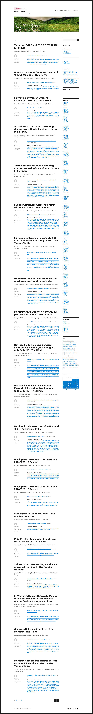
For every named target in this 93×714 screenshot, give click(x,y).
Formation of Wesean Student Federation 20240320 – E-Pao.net (32, 99)
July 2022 (65, 157)
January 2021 (66, 178)
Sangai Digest (65, 365)
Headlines (70, 352)
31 (77, 387)
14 (70, 383)
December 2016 (66, 233)
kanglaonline (65, 355)
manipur (20, 148)
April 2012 (65, 296)
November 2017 (66, 221)
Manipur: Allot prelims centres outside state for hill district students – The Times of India (35, 663)
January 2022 (66, 164)
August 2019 (66, 197)
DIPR (64, 346)
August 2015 (66, 251)
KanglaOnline (66, 51)
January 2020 (66, 191)
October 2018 (66, 208)
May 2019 (65, 200)
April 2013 (65, 283)
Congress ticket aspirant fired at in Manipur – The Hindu (33, 630)
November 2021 (66, 166)
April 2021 (65, 174)
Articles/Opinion (73, 342)
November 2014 (66, 261)
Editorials (74, 346)
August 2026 (66, 102)
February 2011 (66, 312)
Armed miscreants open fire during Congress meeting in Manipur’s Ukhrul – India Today (36, 129)
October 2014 (66, 262)
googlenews (16, 85)
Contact (70, 10)
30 (75, 387)
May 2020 (65, 187)
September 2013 (66, 277)
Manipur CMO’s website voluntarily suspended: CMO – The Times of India (36, 313)
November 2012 (66, 288)
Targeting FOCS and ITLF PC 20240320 (35, 55)
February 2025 (66, 122)
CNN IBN (65, 321)
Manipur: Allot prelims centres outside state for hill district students (41, 675)
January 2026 (66, 110)
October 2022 (66, 154)
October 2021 (66, 168)
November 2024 (66, 126)
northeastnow (65, 363)
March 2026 (66, 108)
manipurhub (65, 357)
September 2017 (66, 223)
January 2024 (66, 137)
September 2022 (66, 155)
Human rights (75, 352)
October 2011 (66, 303)
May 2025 (65, 119)
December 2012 (66, 287)
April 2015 (65, 256)
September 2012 (66, 291)
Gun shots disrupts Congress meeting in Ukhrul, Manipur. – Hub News (36, 73)
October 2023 (66, 140)
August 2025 (66, 116)
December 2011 (66, 301)
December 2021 (66, 165)
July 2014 (65, 266)
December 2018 (66, 206)
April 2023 (65, 147)
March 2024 (66, 135)
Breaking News (68, 344)
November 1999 (66, 313)
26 (66, 387)
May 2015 (65, 255)
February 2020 (66, 190)
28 (70, 387)
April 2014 (65, 269)
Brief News (74, 344)
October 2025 (66, 113)
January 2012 (66, 300)
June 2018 (65, 213)
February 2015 (66, 258)
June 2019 (65, 199)
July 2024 (65, 130)
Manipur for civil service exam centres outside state (38, 288)
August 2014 (66, 265)
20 (68, 385)
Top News (76, 367)
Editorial (70, 346)
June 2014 (65, 267)
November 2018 (66, 207)
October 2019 (66, 195)
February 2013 (66, 285)
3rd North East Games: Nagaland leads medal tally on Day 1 (39, 578)
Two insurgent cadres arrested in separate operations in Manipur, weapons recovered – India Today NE (71, 75)
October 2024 (66, 127)
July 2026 (65, 103)
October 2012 (66, 290)
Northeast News (72, 361)
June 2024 (65, 131)
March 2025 (66, 121)
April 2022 (65, 161)
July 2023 (65, 144)
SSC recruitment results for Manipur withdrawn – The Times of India (34, 206)
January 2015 (66, 259)
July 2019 (65, 198)
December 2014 (66, 260)
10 (77, 381)
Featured (64, 348)
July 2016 (65, 239)
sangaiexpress (71, 365)
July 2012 (65, 293)
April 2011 (65, 310)
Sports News (68, 367)
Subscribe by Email (67, 63)
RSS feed (65, 62)
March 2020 (66, 189)
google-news (16, 62)
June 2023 (65, 145)
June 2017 (65, 226)
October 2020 (66, 181)
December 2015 (66, 247)
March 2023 (66, 148)
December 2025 (66, 111)
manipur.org (76, 10)
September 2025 (66, 114)
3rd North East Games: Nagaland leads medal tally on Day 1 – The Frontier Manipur (35, 567)
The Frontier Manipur (67, 53)
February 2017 (66, 231)
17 (77, 383)
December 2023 (66, 138)
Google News (16, 88)
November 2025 (66, 112)
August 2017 (66, 224)
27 (68, 387)
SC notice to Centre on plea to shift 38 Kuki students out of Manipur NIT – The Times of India (36, 241)
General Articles (66, 350)
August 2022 (66, 156)
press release (74, 363)
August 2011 (66, 305)
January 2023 (66, 151)
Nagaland (71, 359)
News (60, 10)
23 (75, 385)
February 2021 (66, 177)
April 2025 (65, 120)
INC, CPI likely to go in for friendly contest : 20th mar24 (39, 548)
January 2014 (66, 273)
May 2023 (65, 146)
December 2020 (66, 179)
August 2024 (66, 129)
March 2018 (66, 216)
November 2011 (66, 302)
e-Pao (65, 322)
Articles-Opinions (66, 342)
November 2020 (66, 180)
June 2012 (65, 294)
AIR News (64, 340)
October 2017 (66, 222)
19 (66, 385)
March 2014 (66, 270)
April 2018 (65, 215)
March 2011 (65, 311)
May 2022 (65, 160)
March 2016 (66, 243)
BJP (63, 344)
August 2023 (66, 143)
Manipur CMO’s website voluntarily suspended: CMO (38, 321)
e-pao (67, 346)
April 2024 (65, 134)
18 (63, 385)
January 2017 (66, 232)
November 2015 (66, 248)
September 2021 (66, 169)
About (65, 10)
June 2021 (65, 172)
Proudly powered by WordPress (25, 708)
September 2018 (66, 209)
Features (68, 348)
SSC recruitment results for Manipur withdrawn (37, 214)
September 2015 (66, 250)
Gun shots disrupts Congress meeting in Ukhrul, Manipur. (39, 82)
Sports (64, 367)
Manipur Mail (66, 329)
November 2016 (66, 234)
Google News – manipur (68, 49)
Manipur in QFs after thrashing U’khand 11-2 (36, 436)
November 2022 (66, 153)
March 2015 (66, 257)
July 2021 (65, 171)
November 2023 (66, 139)
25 (63, 387)
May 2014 (65, 268)
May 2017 (65, 227)
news (67, 361)
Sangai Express (66, 332)
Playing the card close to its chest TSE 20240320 (37, 469)
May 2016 (65, 241)
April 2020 (65, 188)
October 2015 (66, 249)
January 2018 (66, 218)
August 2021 (66, 170)
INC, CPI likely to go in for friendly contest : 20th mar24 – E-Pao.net (35, 540)
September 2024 (66, 128)
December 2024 (66, 125)
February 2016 (66, 244)
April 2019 (65, 201)
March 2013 (65, 284)
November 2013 (66, 275)
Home (56, 10)
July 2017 (65, 225)
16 (75, 383)
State (73, 367)
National (75, 359)
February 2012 (66, 299)
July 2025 (65, 117)
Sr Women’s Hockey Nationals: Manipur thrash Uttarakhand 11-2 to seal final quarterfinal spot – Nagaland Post (36, 599)
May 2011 (65, 309)
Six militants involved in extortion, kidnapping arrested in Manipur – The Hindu (70, 72)
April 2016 (65, 242)
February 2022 (66, 163)
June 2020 (65, 186)
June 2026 (65, 104)
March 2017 (66, 230)
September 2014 (66, 264)
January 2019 (66, 205)
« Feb (66, 389)
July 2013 (65, 279)
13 (68, 383)
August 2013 (66, 278)
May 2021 (65, 173)
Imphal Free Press (67, 50)
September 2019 (66, 196)
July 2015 (65, 252)
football (72, 348)
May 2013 (65, 282)
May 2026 (65, 105)
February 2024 (66, 136)
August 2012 (66, 292)
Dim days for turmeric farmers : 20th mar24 (36, 523)
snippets (76, 365)
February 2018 (66, 217)
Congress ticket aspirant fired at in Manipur (36, 639)
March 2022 (66, 162)
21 (70, 385)
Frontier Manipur (66, 323)
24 (77, 385)
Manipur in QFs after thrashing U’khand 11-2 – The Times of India (36, 427)
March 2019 (66, 203)
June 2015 (65, 253)
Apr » (76, 389)
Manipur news (16, 149)
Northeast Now (66, 52)
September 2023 (66, 142)
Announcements (70, 340)
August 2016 (66, 238)
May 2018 (65, 214)
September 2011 (66, 304)
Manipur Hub (66, 328)
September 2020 (66, 182)
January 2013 (66, 286)
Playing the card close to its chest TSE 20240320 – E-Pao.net (35, 460)
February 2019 (66, 204)
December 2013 (66, 274)
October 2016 (66, 235)
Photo (70, 363)
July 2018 (65, 212)
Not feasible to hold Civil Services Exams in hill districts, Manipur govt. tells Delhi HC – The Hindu (34, 347)
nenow (64, 361)
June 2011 (65, 308)
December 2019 (66, 192)
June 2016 (65, 240)
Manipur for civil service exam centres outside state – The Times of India (35, 280)
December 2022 (66, 152)
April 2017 (65, 229)
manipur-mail (75, 355)
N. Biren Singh (65, 359)
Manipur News (20, 11)
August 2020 (66, 183)
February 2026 (66, 109)
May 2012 (65, 295)
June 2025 (65, 118)
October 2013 (66, 276)
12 (66, 383)
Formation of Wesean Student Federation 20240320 (38, 107)
